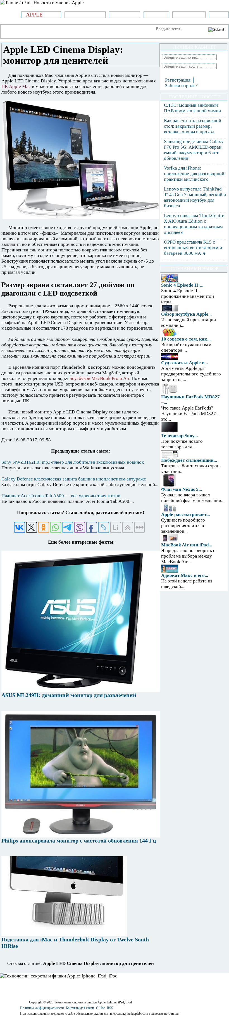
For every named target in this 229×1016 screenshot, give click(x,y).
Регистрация (177, 80)
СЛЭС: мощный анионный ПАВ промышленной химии (192, 108)
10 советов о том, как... (186, 339)
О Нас (100, 1008)
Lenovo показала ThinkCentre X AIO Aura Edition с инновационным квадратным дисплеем (194, 224)
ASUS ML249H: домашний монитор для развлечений (68, 695)
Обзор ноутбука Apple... (186, 314)
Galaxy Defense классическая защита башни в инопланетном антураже (73, 479)
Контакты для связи (80, 1008)
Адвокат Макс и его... (184, 575)
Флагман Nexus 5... (181, 489)
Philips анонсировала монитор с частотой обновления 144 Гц (78, 840)
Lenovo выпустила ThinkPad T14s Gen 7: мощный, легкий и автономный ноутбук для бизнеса (195, 197)
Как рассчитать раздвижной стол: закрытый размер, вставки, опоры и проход (192, 126)
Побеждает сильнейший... (189, 460)
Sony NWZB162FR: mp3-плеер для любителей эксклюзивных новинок (72, 462)
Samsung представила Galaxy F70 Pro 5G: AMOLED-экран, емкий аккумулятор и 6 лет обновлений (194, 150)
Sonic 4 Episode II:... (182, 285)
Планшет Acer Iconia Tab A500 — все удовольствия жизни (60, 495)
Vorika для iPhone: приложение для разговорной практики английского (194, 173)
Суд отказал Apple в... (184, 362)
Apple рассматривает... (185, 514)
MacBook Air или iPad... (186, 545)
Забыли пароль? (181, 85)
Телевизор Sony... (179, 435)
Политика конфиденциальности (42, 1008)
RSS (110, 1008)
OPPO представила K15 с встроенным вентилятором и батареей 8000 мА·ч (193, 247)
